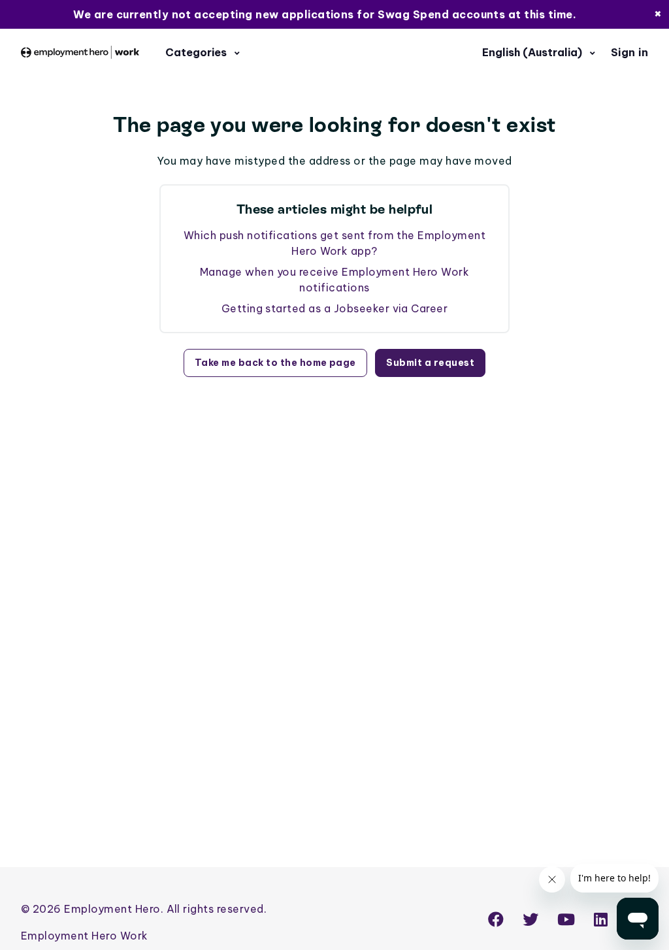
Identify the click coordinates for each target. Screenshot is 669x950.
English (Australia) (533, 52)
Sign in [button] (629, 52)
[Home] (80, 52)
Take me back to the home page (275, 363)
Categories (197, 52)
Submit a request (430, 363)
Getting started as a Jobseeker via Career (334, 308)
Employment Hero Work (84, 935)
